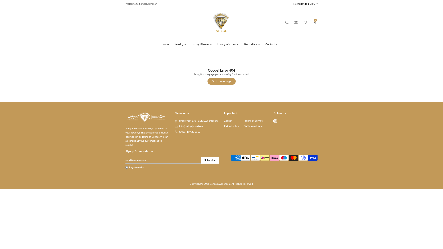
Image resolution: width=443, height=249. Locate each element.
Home (165, 44)
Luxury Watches (226, 44)
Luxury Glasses (201, 44)
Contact (270, 44)
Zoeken (228, 120)
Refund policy (231, 126)
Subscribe (209, 160)
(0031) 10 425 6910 (189, 131)
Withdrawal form (254, 126)
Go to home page (221, 81)
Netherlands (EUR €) (304, 3)
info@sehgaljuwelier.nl (191, 126)
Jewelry (179, 44)
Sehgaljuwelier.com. (220, 183)
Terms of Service (254, 120)
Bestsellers (251, 44)
